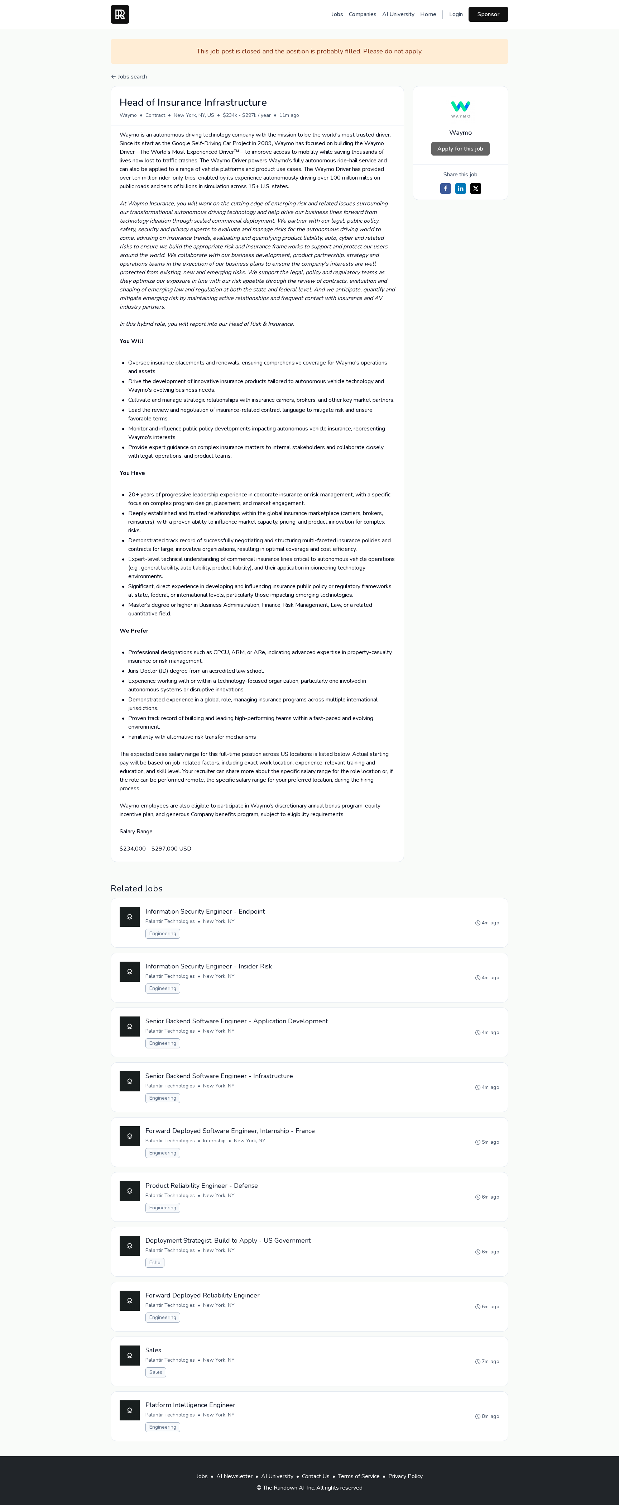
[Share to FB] (445, 188)
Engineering (162, 933)
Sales (155, 1372)
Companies (362, 14)
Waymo (128, 115)
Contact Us (316, 1476)
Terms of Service (359, 1476)
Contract (155, 115)
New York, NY (219, 921)
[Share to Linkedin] (460, 188)
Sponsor (488, 14)
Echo (154, 1262)
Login (456, 14)
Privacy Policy (405, 1476)
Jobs (337, 14)
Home (428, 14)
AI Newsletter (234, 1476)
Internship (214, 1140)
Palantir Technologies (170, 921)
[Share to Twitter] (475, 188)
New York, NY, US (194, 115)
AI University (398, 14)
